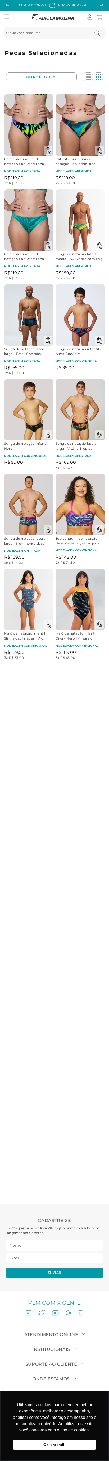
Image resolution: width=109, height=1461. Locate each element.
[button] (7, 17)
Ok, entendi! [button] (54, 1445)
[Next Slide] (101, 5)
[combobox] (54, 33)
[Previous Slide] (7, 5)
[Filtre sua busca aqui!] (41, 76)
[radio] (88, 76)
